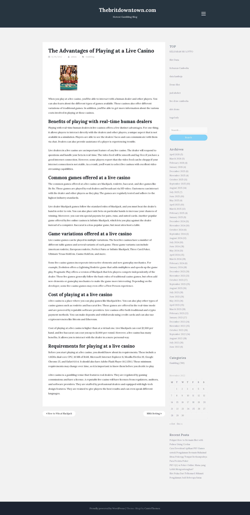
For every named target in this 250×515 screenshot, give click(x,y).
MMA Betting (153, 413)
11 (193, 395)
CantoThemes (152, 508)
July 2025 (174, 192)
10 (188, 395)
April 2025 (175, 204)
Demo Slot (175, 84)
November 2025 (177, 175)
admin (74, 57)
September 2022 (178, 334)
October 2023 (176, 280)
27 (204, 409)
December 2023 (177, 271)
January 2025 (176, 217)
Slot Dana (174, 60)
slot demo (174, 109)
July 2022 (174, 342)
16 (183, 402)
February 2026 (177, 163)
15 (177, 402)
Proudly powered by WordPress (107, 508)
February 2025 (177, 213)
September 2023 (177, 284)
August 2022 (176, 338)
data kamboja (176, 76)
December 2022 (177, 321)
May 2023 (174, 301)
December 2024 (177, 221)
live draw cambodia (179, 101)
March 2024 (175, 259)
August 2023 (176, 288)
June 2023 (175, 296)
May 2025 (174, 200)
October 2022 (176, 330)
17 (188, 402)
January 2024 (176, 267)
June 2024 (175, 246)
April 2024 (175, 255)
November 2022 (177, 326)
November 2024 (177, 225)
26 (199, 409)
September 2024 (178, 234)
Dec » (179, 424)
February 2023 (177, 313)
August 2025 (176, 188)
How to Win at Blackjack (59, 413)
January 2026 (176, 167)
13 (204, 395)
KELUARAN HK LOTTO (181, 51)
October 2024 (176, 229)
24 (188, 409)
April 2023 (175, 305)
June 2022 (175, 347)
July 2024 (174, 242)
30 (183, 415)
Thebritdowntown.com (127, 10)
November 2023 (177, 275)
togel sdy (174, 117)
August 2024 (176, 238)
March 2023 (175, 309)
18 (193, 402)
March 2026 (175, 158)
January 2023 (176, 317)
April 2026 (175, 154)
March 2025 (175, 209)
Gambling (90, 57)
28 (172, 415)
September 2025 (178, 183)
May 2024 (174, 250)
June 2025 (175, 196)
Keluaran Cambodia (179, 68)
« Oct (172, 424)
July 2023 (174, 292)
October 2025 (176, 179)
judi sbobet (175, 93)
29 (177, 415)
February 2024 (177, 263)
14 (172, 402)
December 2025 (177, 171)
